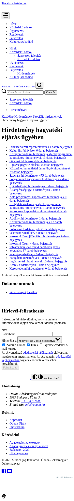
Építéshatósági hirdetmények (38, 186)
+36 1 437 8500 (31, 401)
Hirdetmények (26, 73)
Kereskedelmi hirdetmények (38, 268)
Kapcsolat (15, 420)
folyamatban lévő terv (34, 247)
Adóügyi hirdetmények (35, 218)
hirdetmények (17, 292)
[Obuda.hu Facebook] (4, 472)
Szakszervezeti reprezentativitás (40, 147)
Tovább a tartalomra (14, 3)
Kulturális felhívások (33, 150)
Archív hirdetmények (34, 265)
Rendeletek (16, 34)
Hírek (13, 23)
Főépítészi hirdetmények (37, 229)
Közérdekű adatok (20, 27)
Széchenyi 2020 (19, 449)
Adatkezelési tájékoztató (24, 442)
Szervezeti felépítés (29, 55)
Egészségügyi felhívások (36, 164)
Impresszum (16, 427)
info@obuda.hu (35, 404)
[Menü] (5, 15)
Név (4, 330)
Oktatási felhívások (32, 161)
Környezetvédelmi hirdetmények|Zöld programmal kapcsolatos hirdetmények (40, 155)
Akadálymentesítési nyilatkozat (28, 446)
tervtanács (28, 250)
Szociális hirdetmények (47, 116)
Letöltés (32, 292)
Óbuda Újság (17, 423)
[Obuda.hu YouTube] (9, 472)
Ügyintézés (16, 31)
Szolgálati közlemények (35, 257)
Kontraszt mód (51, 378)
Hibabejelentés (18, 453)
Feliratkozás (10, 367)
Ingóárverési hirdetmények (38, 261)
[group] (37, 346)
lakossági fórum (30, 243)
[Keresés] (39, 85)
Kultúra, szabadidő (21, 41)
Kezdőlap (8, 116)
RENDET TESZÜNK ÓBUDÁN (19, 86)
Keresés (50, 92)
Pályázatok (16, 38)
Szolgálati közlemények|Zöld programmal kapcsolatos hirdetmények (37, 205)
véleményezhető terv (33, 232)
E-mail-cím (8, 334)
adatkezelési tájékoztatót (38, 352)
